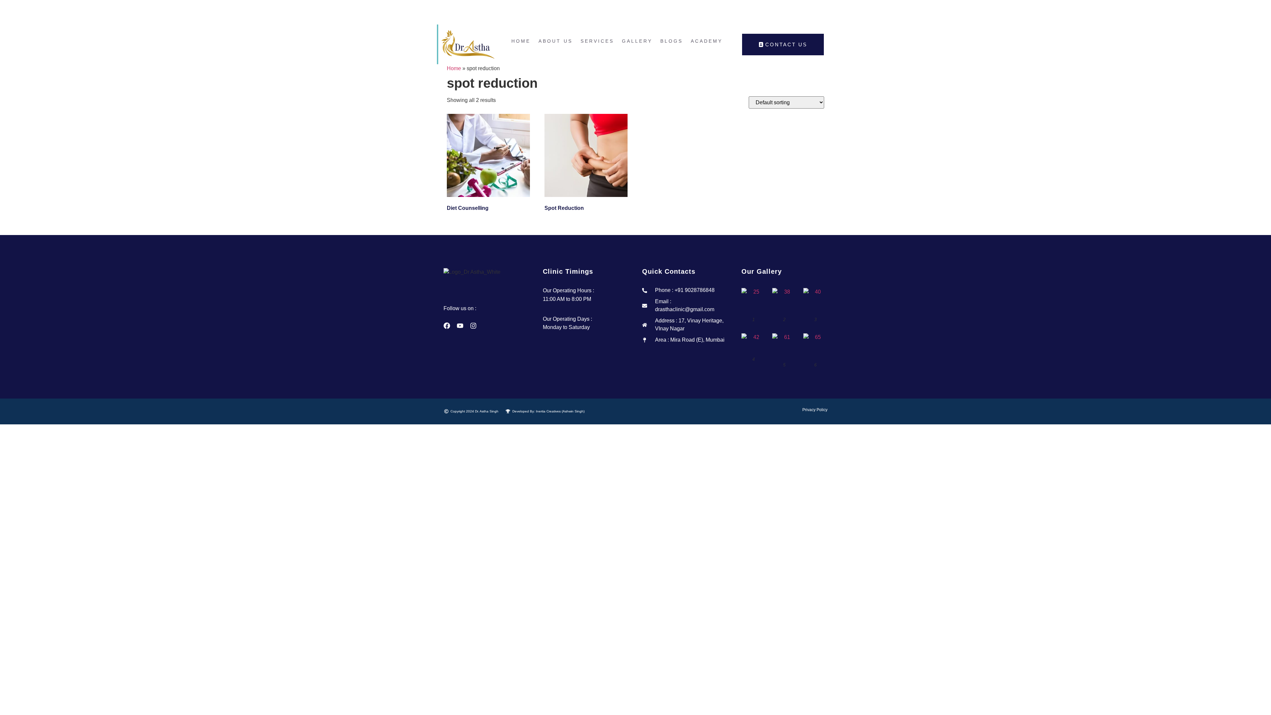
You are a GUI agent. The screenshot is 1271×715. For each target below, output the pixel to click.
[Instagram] (473, 325)
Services (597, 41)
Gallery (637, 41)
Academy (707, 41)
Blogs (671, 41)
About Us (556, 41)
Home (521, 41)
